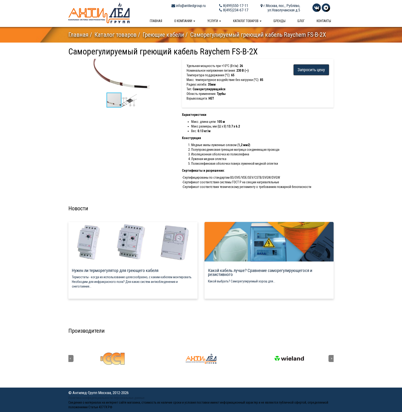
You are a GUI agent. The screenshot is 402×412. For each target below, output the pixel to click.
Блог (301, 21)
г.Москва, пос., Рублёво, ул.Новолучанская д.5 (281, 7)
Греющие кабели (163, 34)
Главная (156, 21)
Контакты (324, 21)
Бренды (279, 21)
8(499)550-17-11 (235, 5)
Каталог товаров (246, 21)
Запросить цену (311, 69)
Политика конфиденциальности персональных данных (106, 398)
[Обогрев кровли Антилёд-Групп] (99, 12)
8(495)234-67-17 (235, 10)
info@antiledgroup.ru (190, 5)
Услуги (213, 21)
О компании (183, 21)
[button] (170, 63)
